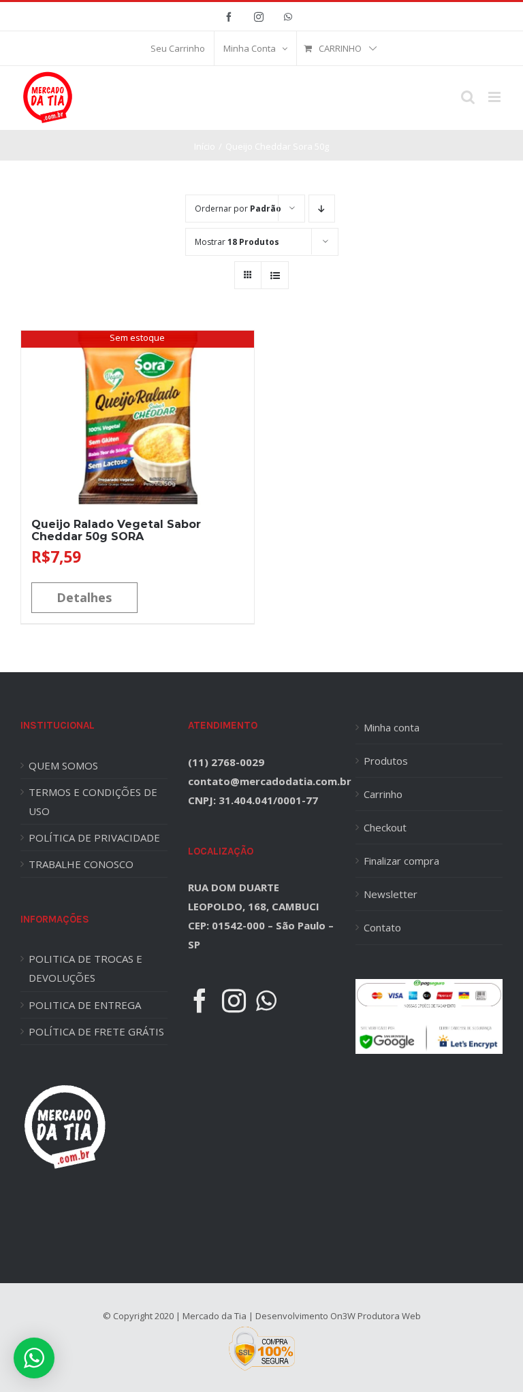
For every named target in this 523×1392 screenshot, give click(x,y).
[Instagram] (234, 1000)
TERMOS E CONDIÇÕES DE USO (93, 801)
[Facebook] (200, 1000)
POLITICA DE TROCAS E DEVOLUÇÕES (85, 968)
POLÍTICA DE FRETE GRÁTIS (96, 1031)
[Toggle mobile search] (468, 97)
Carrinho (383, 794)
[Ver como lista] (275, 275)
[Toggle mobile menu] (495, 97)
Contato (382, 927)
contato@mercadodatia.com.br (269, 781)
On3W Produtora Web (375, 1316)
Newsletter (390, 894)
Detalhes (84, 597)
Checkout (385, 827)
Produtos (386, 760)
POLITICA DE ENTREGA (85, 1005)
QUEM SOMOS (63, 765)
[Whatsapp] (266, 1000)
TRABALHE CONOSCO (81, 864)
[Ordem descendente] (321, 208)
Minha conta (391, 727)
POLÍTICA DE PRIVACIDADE (94, 837)
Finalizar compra (401, 860)
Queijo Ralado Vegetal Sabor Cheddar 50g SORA (116, 530)
